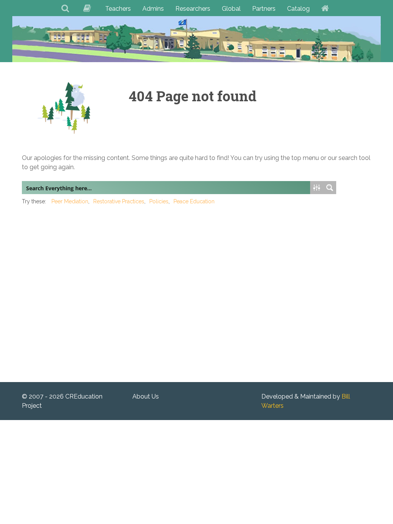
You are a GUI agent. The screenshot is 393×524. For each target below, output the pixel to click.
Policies (158, 201)
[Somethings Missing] (65, 107)
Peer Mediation (69, 201)
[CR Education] (196, 39)
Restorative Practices (118, 201)
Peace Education (194, 201)
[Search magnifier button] (329, 187)
